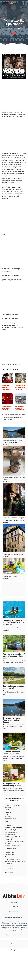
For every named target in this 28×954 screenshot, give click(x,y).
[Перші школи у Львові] (14, 566)
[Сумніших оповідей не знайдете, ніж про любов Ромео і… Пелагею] (14, 500)
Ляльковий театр (10, 848)
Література (8, 816)
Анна (18, 28)
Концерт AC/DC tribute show (13, 417)
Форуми (7, 821)
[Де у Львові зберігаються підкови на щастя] (14, 461)
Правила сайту (14, 912)
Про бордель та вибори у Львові (13, 554)
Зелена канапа (9, 854)
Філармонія (22, 414)
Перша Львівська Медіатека (14, 859)
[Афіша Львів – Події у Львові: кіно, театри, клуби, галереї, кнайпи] (7, 3)
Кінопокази (8, 812)
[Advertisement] (14, 95)
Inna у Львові (8, 419)
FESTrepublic (9, 868)
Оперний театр (9, 825)
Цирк (6, 870)
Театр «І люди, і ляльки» (12, 837)
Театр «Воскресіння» (11, 832)
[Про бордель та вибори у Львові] (14, 538)
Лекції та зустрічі (10, 819)
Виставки (8, 807)
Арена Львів (9, 873)
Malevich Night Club (11, 866)
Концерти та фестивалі (11, 414)
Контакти (14, 902)
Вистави (7, 810)
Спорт (7, 814)
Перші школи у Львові (10, 576)
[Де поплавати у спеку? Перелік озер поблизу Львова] (14, 433)
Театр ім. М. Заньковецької (13, 828)
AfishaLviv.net (16, 944)
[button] (20, 3)
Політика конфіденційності (14, 917)
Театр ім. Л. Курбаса (11, 830)
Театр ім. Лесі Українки (12, 846)
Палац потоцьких (10, 852)
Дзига (7, 857)
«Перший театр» (10, 834)
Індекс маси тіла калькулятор (14, 935)
